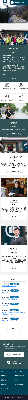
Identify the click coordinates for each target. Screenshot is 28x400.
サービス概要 (18, 371)
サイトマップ (7, 388)
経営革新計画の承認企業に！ (10, 299)
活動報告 (14, 284)
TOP (2, 371)
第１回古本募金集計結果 (9, 286)
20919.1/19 (5, 305)
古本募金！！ (5, 292)
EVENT (14, 310)
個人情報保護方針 (21, 384)
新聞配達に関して (19, 375)
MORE (14, 78)
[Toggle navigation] (26, 2)
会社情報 (3, 380)
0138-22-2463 (16, 363)
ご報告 (14, 297)
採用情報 (3, 375)
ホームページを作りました (9, 320)
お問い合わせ (16, 354)
